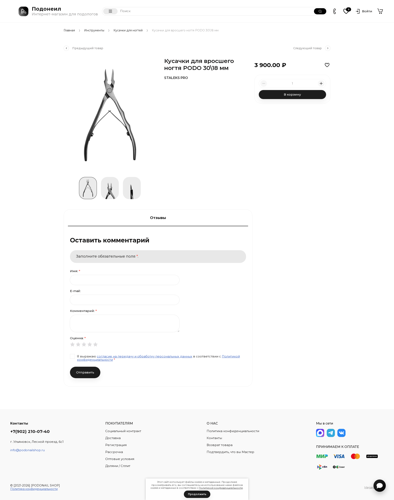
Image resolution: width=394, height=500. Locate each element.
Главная (69, 30)
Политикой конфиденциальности (221, 487)
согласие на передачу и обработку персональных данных (144, 356)
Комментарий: (83, 311)
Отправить (85, 372)
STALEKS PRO (176, 78)
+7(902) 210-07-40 (30, 431)
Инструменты (94, 30)
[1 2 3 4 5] (158, 344)
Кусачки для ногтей (128, 30)
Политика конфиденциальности (34, 489)
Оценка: (78, 338)
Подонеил (46, 9)
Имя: (75, 271)
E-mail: (75, 291)
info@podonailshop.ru (27, 450)
